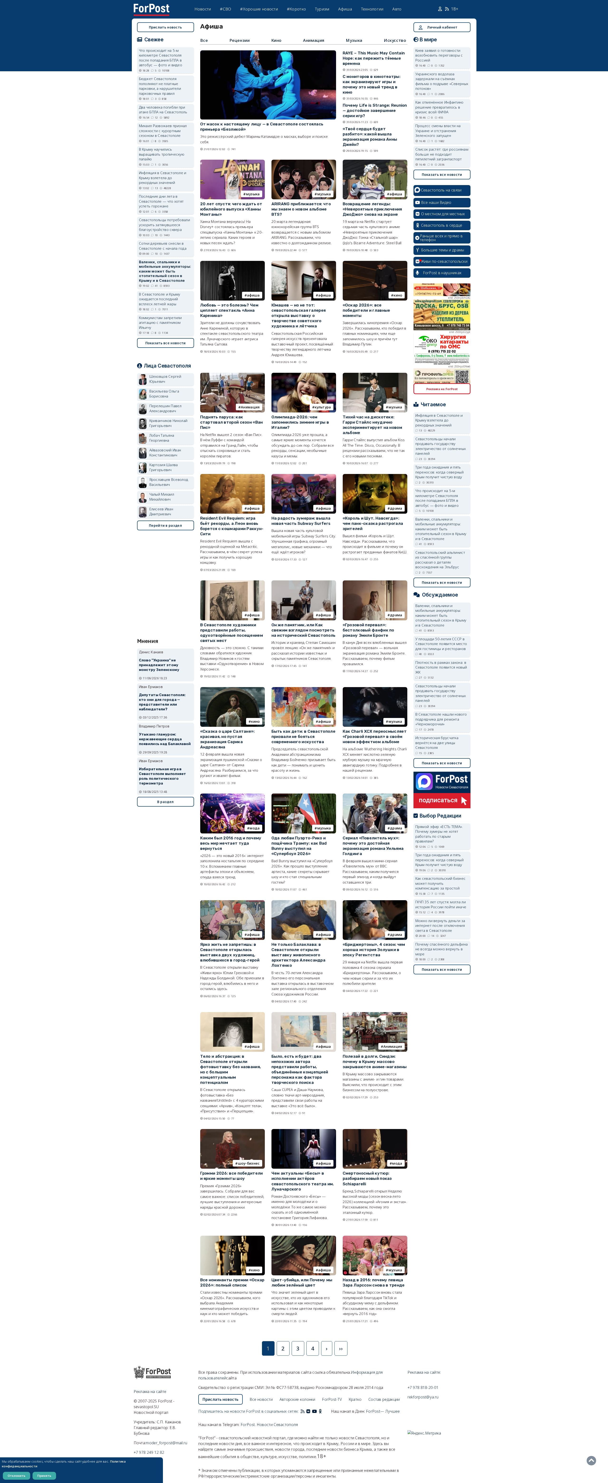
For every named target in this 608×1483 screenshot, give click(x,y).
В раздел (165, 801)
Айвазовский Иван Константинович (165, 452)
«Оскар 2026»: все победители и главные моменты (366, 310)
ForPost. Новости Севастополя (269, 1424)
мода (255, 828)
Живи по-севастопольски (444, 261)
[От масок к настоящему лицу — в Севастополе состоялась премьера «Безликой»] (268, 52)
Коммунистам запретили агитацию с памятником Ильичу (160, 322)
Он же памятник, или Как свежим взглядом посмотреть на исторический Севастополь (303, 630)
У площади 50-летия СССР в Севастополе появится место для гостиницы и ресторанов (441, 643)
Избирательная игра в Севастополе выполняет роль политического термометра (162, 776)
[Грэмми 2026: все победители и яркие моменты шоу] (232, 1131)
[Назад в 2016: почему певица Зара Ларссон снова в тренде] (375, 1237)
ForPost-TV (332, 1399)
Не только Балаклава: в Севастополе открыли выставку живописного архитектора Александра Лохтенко (298, 955)
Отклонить (16, 1475)
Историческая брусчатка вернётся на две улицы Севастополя (437, 742)
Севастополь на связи (441, 190)
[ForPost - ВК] (308, 1411)
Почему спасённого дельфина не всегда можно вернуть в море (441, 949)
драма (396, 508)
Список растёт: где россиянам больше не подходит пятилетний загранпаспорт (441, 154)
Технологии (372, 9)
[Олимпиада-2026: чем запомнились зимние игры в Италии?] (303, 375)
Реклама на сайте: (424, 1372)
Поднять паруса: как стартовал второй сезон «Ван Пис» (231, 422)
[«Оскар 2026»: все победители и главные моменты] (375, 263)
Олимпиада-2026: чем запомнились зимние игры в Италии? (300, 422)
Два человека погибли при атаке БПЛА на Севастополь (163, 110)
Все (204, 40)
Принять (44, 1475)
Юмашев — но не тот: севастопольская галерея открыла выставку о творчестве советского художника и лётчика (298, 315)
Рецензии (239, 40)
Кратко (355, 1399)
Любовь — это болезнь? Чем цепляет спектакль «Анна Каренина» (229, 310)
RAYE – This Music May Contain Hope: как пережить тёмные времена (374, 58)
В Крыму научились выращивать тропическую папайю (162, 154)
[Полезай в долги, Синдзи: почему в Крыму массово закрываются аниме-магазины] (375, 1014)
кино (398, 295)
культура (323, 407)
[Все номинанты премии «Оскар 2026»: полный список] (232, 1237)
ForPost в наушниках (442, 273)
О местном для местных (443, 214)
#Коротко (296, 9)
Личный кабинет (442, 27)
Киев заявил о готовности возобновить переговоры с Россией (439, 55)
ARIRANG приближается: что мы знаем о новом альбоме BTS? (301, 209)
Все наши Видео (436, 202)
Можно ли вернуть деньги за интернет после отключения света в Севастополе (440, 925)
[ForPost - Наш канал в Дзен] (323, 1411)
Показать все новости (165, 343)
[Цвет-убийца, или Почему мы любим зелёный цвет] (303, 1237)
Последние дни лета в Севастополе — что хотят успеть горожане (161, 201)
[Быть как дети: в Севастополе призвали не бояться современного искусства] (303, 689)
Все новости (261, 1399)
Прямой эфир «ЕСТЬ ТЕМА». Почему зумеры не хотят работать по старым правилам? (439, 834)
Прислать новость (165, 27)
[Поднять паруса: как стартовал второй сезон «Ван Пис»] (232, 375)
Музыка (354, 40)
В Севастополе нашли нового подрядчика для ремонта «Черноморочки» (441, 719)
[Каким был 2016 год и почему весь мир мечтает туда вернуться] (232, 795)
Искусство (395, 40)
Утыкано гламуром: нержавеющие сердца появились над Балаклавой (165, 739)
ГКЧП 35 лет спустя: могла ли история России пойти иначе (440, 904)
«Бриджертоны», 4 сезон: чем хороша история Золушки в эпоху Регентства (374, 949)
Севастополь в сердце (441, 225)
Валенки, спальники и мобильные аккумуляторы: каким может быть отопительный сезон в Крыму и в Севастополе (165, 271)
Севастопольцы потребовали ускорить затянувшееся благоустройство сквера (164, 224)
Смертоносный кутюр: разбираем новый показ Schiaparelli (367, 1178)
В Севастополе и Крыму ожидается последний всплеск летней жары (159, 299)
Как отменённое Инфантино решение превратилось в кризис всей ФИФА (439, 107)
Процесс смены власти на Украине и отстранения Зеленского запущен (438, 130)
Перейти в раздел (165, 525)
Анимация (313, 40)
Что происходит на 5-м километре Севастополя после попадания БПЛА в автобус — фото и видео (160, 57)
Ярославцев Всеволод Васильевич (168, 482)
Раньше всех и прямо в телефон (441, 238)
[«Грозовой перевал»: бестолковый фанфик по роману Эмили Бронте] (375, 582)
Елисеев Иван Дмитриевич (161, 511)
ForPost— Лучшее (383, 1411)
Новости (203, 9)
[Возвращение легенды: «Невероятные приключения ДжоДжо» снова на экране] (375, 161)
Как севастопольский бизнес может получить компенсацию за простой (440, 883)
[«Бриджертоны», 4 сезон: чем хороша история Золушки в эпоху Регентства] (375, 902)
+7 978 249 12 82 (149, 1452)
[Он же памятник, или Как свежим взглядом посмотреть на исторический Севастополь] (303, 582)
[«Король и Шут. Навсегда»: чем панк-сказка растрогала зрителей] (375, 476)
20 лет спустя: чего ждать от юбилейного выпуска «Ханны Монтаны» (231, 209)
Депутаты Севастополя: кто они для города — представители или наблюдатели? (162, 702)
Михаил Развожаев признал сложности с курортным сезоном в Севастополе (163, 130)
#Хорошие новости (259, 9)
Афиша (345, 9)
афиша (396, 193)
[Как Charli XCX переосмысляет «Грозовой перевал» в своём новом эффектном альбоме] (375, 689)
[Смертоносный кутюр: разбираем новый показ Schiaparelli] (375, 1131)
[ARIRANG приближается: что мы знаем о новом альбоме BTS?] (303, 161)
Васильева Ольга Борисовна (164, 393)
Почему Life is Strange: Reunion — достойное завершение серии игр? (375, 110)
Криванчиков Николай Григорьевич (168, 423)
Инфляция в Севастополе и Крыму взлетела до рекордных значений (162, 177)
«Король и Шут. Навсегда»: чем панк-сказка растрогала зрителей (373, 523)
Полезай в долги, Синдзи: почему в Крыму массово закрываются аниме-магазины (375, 1061)
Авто (396, 9)
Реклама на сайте (150, 1391)
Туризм (322, 9)
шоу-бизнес (249, 1163)
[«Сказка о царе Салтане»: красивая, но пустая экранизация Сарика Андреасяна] (232, 689)
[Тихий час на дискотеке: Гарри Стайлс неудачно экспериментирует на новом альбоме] (375, 375)
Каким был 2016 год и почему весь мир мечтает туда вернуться (230, 843)
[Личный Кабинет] (440, 9)
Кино (276, 40)
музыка (253, 193)
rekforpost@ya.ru (423, 1397)
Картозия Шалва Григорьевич (163, 467)
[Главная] (151, 6)
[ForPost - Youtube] (314, 1411)
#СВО (225, 9)
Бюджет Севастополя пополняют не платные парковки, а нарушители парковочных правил (160, 86)
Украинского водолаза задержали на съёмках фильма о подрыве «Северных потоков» (441, 81)
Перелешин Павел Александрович (165, 408)
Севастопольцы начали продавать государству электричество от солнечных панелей (440, 446)
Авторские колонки (297, 1399)
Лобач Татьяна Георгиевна (161, 438)
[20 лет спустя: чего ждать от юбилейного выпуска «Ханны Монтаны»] (232, 161)
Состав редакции (384, 1399)
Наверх (592, 1461)
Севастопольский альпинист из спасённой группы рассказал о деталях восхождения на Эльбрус (440, 559)
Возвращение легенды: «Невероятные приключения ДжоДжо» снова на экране (372, 209)
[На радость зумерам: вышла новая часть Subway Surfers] (303, 476)
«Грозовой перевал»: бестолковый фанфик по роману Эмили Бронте (368, 630)
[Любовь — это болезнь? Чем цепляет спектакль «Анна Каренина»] (232, 263)
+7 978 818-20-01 (423, 1387)
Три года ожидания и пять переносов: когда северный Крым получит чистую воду (439, 472)
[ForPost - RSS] (302, 1411)
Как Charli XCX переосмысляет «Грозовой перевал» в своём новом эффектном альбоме (375, 736)
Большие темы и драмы (442, 250)
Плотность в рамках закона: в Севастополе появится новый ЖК (441, 667)
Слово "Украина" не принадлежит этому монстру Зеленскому (159, 665)
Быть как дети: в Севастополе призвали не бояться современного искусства (303, 736)
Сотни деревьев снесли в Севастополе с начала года (163, 246)
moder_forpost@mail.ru (166, 1442)
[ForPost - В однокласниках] (320, 1411)
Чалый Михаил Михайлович (161, 497)
